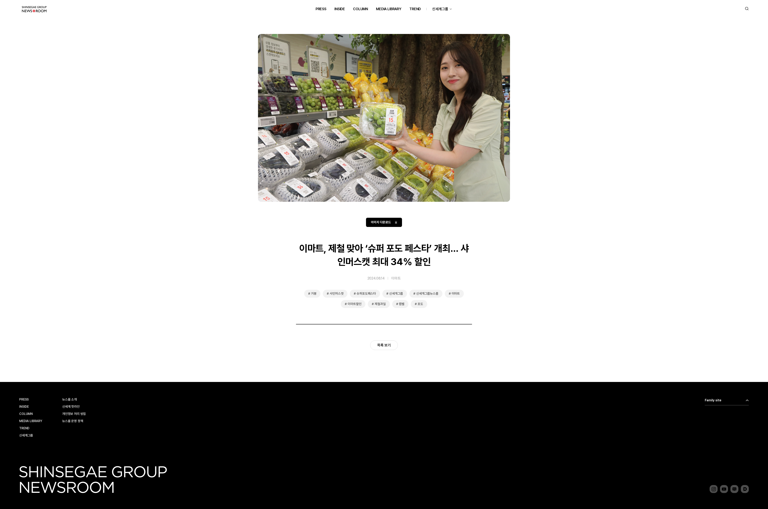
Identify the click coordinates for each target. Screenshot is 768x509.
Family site (713, 400)
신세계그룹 (440, 9)
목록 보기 (384, 345)
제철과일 (380, 304)
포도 (420, 304)
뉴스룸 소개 (69, 399)
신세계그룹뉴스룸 (427, 293)
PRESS (321, 9)
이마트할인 (354, 304)
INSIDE (339, 9)
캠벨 (401, 304)
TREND (415, 9)
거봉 (314, 293)
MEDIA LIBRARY (388, 9)
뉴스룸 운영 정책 (72, 421)
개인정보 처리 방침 (74, 414)
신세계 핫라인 (71, 406)
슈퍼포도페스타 (366, 293)
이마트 (396, 278)
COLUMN (360, 9)
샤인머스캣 (336, 293)
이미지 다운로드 (381, 222)
